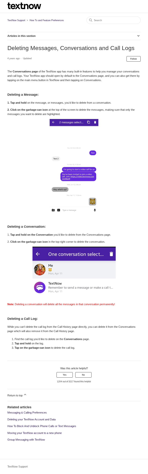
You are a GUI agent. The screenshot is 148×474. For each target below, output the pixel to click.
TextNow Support (16, 20)
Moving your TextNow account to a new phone (34, 432)
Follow (133, 59)
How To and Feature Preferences (47, 20)
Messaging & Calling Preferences (27, 412)
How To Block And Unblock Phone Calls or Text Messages (41, 426)
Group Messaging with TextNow (26, 439)
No (83, 375)
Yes (64, 375)
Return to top (15, 395)
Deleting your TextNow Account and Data (31, 419)
